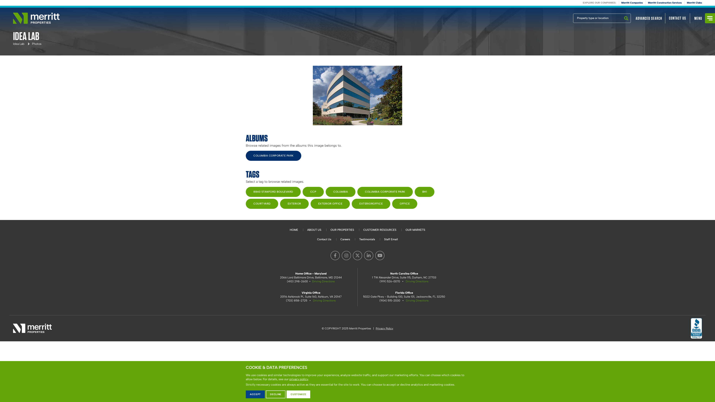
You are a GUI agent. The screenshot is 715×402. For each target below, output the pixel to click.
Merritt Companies (632, 2)
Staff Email (391, 239)
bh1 (424, 191)
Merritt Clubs (694, 2)
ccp (313, 191)
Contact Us (677, 18)
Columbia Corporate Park (273, 155)
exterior (294, 203)
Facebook (335, 255)
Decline (275, 394)
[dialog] (357, 381)
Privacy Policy (384, 328)
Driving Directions (323, 281)
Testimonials (367, 239)
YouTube (379, 255)
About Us (314, 230)
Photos (37, 44)
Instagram (346, 255)
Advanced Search (649, 18)
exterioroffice (371, 203)
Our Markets (415, 230)
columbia (340, 191)
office (405, 203)
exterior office (330, 203)
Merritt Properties (36, 18)
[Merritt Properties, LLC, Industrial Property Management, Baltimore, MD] (696, 328)
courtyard (262, 203)
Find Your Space (561, 17)
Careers (345, 239)
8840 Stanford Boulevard (273, 191)
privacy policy (298, 379)
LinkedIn (368, 255)
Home (294, 230)
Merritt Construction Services (665, 2)
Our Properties (342, 230)
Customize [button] (298, 394)
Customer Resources (379, 230)
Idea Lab (18, 44)
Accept (255, 394)
